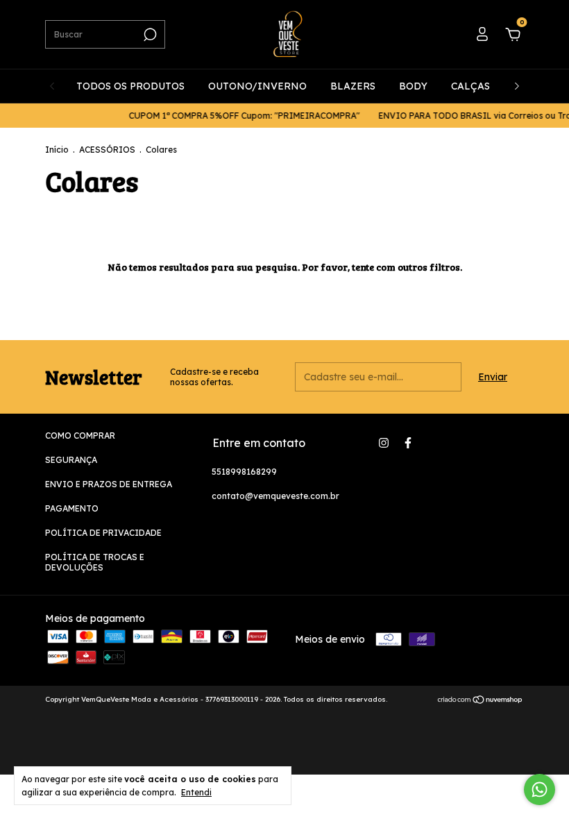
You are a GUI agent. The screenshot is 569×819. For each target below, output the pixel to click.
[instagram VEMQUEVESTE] (383, 442)
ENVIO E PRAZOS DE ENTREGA (108, 484)
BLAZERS (352, 86)
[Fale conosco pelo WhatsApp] (539, 789)
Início (57, 149)
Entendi (196, 792)
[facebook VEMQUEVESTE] (408, 442)
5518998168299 (244, 471)
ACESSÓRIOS (107, 149)
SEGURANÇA (71, 460)
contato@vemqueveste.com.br (275, 496)
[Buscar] (149, 35)
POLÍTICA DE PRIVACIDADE (103, 532)
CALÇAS (470, 86)
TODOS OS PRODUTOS (130, 86)
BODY (413, 86)
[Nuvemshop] (480, 701)
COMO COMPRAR (80, 435)
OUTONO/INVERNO (257, 86)
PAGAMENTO (72, 508)
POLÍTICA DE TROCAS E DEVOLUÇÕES (94, 562)
